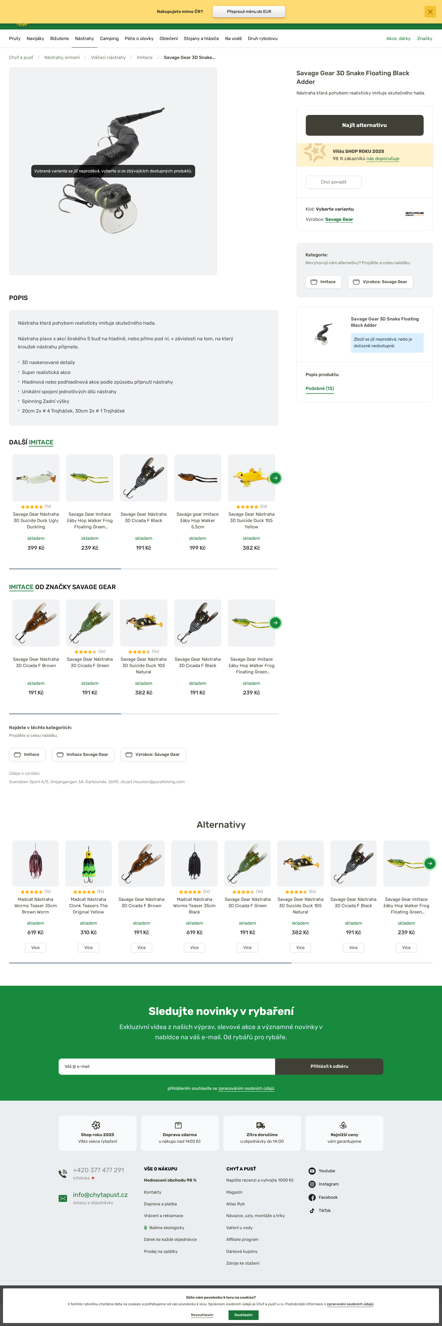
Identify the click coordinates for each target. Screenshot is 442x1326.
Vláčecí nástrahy (108, 57)
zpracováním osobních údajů (246, 1088)
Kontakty (152, 1192)
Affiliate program (242, 1239)
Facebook (328, 1197)
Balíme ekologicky (166, 1227)
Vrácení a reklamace (163, 1215)
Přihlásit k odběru (329, 1066)
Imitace (145, 57)
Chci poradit (333, 182)
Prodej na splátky (161, 1251)
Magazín (234, 1192)
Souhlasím (244, 1315)
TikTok (325, 1210)
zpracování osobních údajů (350, 1304)
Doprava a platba (160, 1204)
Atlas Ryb (235, 1204)
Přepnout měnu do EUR (249, 11)
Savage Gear (339, 219)
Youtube (327, 1170)
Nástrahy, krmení (62, 57)
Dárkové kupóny (242, 1251)
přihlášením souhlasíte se (221, 1088)
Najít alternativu (364, 125)
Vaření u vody (239, 1227)
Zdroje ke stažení (242, 1263)
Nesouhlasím (202, 1315)
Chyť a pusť (21, 57)
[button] (275, 478)
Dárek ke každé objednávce (170, 1239)
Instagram (329, 1184)
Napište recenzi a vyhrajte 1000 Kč (260, 1180)
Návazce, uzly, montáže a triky (255, 1215)
